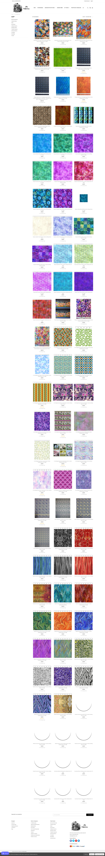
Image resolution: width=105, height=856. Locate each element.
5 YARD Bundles (40, 7)
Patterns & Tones (34, 836)
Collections (33, 830)
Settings (86, 854)
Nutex (12, 22)
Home (35, 7)
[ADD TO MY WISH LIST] (50, 23)
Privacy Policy (13, 824)
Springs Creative (14, 27)
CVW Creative (24, 851)
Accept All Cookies (99, 854)
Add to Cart (42, 34)
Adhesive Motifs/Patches (50, 7)
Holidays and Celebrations (35, 835)
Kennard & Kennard (14, 19)
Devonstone (13, 24)
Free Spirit (13, 32)
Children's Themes (34, 833)
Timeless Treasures (14, 29)
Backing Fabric (60, 7)
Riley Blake (52, 836)
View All (12, 35)
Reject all (92, 854)
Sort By (84, 16)
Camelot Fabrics (14, 21)
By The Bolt (66, 7)
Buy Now (42, 64)
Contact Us (13, 827)
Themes (32, 832)
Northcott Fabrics (14, 30)
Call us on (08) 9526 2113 (74, 834)
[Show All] (83, 7)
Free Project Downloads (76, 7)
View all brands (52, 838)
